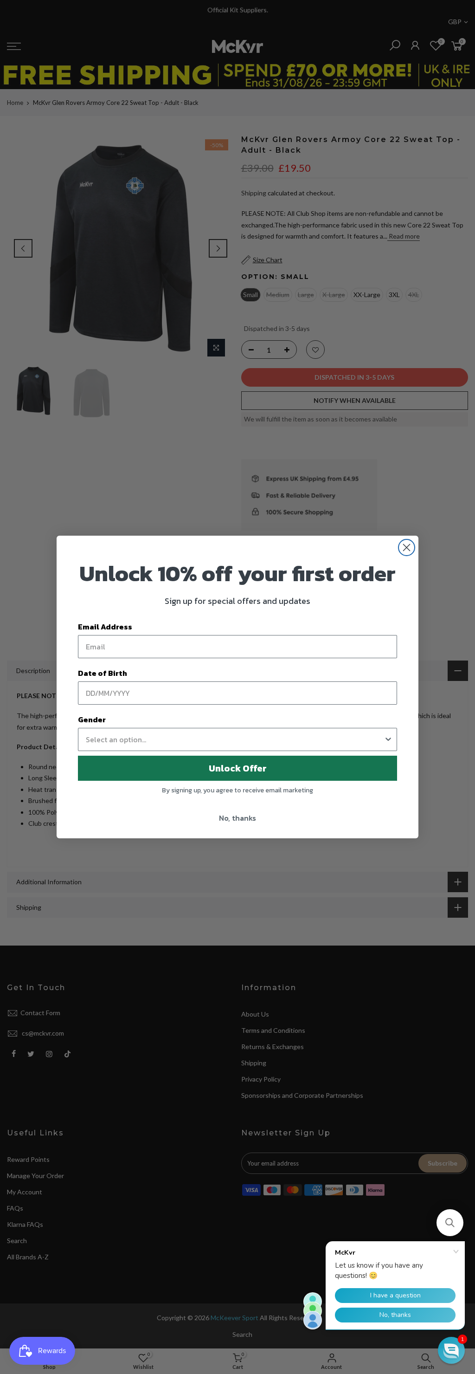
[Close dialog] (406, 547)
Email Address (105, 626)
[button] (449, 1222)
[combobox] (235, 739)
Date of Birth (102, 673)
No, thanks (237, 817)
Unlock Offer (238, 768)
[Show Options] (388, 739)
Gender (92, 719)
